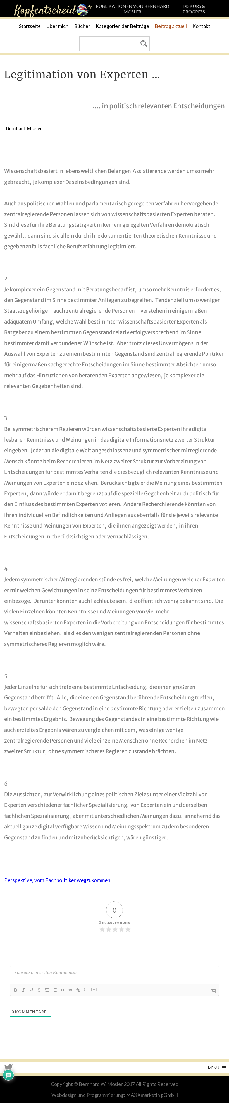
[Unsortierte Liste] (55, 990)
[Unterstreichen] (31, 990)
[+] (94, 989)
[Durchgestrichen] (39, 990)
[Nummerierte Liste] (47, 990)
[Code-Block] (70, 990)
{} (86, 989)
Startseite (30, 26)
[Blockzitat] (62, 990)
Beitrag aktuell (171, 26)
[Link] (78, 990)
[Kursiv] (23, 990)
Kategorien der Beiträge (122, 26)
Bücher (82, 26)
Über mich (57, 26)
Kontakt (201, 26)
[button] (213, 1067)
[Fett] (16, 990)
